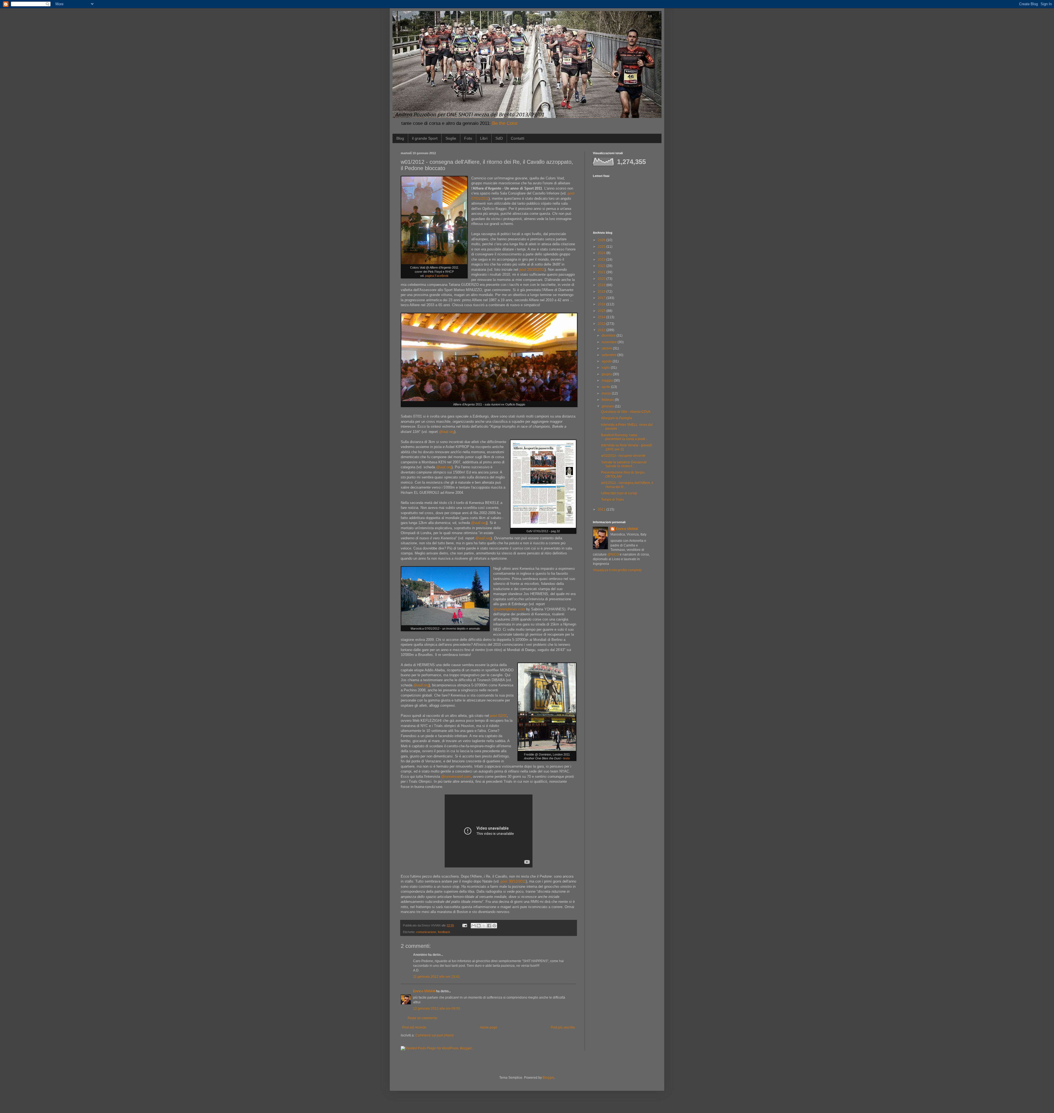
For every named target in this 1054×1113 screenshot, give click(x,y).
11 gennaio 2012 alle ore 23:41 (436, 977)
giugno (607, 374)
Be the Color (505, 123)
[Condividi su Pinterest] (494, 925)
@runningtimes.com (509, 609)
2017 (602, 298)
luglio (606, 368)
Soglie (450, 138)
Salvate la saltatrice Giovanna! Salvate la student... (623, 464)
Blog (400, 138)
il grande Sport (425, 138)
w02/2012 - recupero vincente (623, 456)
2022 (602, 266)
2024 (602, 253)
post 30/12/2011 (513, 881)
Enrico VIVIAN (424, 991)
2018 (602, 292)
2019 (602, 285)
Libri (483, 138)
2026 (602, 240)
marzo (607, 393)
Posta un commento (422, 1018)
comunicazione (426, 932)
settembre (609, 355)
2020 (602, 279)
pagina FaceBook (436, 275)
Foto (468, 138)
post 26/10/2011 (532, 269)
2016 (602, 304)
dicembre (609, 335)
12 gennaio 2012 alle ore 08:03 (436, 1008)
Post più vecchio (563, 1027)
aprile (606, 387)
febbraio (608, 400)
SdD (499, 138)
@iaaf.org (446, 432)
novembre (610, 342)
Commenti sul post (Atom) (434, 1035)
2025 (602, 247)
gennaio (608, 406)
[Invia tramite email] (473, 925)
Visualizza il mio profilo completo (617, 570)
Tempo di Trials (612, 499)
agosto (607, 361)
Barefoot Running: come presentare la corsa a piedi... (624, 437)
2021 (602, 272)
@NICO (613, 554)
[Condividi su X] (484, 925)
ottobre (607, 348)
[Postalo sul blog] (478, 925)
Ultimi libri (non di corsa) (619, 493)
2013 (602, 324)
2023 (602, 259)
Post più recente (414, 1027)
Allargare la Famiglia (616, 418)
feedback (444, 932)
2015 (602, 311)
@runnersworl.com (456, 776)
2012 (602, 330)
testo (566, 758)
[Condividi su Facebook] (489, 925)
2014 (602, 317)
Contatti (517, 138)
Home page (488, 1027)
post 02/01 (498, 716)
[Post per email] (464, 925)
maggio (608, 380)
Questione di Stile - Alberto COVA (626, 412)
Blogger (548, 1078)
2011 (602, 509)
